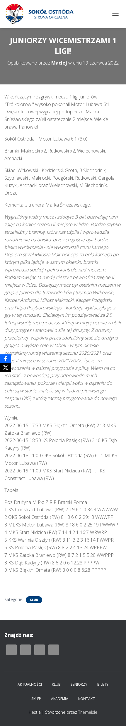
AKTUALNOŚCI (30, 684)
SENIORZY (79, 684)
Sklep (36, 698)
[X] (5, 367)
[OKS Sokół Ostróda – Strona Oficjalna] (41, 14)
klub (34, 600)
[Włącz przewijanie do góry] (114, 714)
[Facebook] (5, 358)
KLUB (56, 684)
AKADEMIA (59, 698)
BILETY (102, 684)
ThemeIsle (87, 712)
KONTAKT (86, 698)
